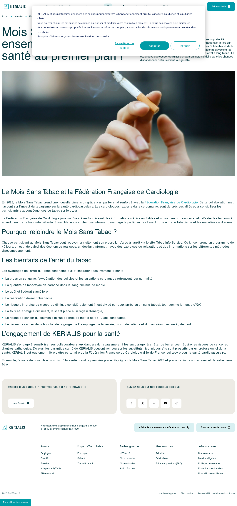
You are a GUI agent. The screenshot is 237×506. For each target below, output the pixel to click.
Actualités (18, 16)
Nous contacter (205, 453)
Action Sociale (127, 468)
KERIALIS (125, 453)
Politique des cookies (209, 463)
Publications (162, 458)
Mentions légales (207, 458)
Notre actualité (127, 463)
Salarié (44, 458)
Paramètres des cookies (124, 45)
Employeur (46, 453)
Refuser (185, 45)
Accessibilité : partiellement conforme (216, 493)
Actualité (160, 453)
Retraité (45, 463)
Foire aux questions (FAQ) (169, 463)
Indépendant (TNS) (51, 468)
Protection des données (210, 468)
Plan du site (187, 493)
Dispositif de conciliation (210, 473)
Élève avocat (47, 473)
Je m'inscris (19, 403)
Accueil (5, 16)
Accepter (154, 45)
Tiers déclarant (85, 463)
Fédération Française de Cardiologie (171, 202)
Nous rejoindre (127, 458)
